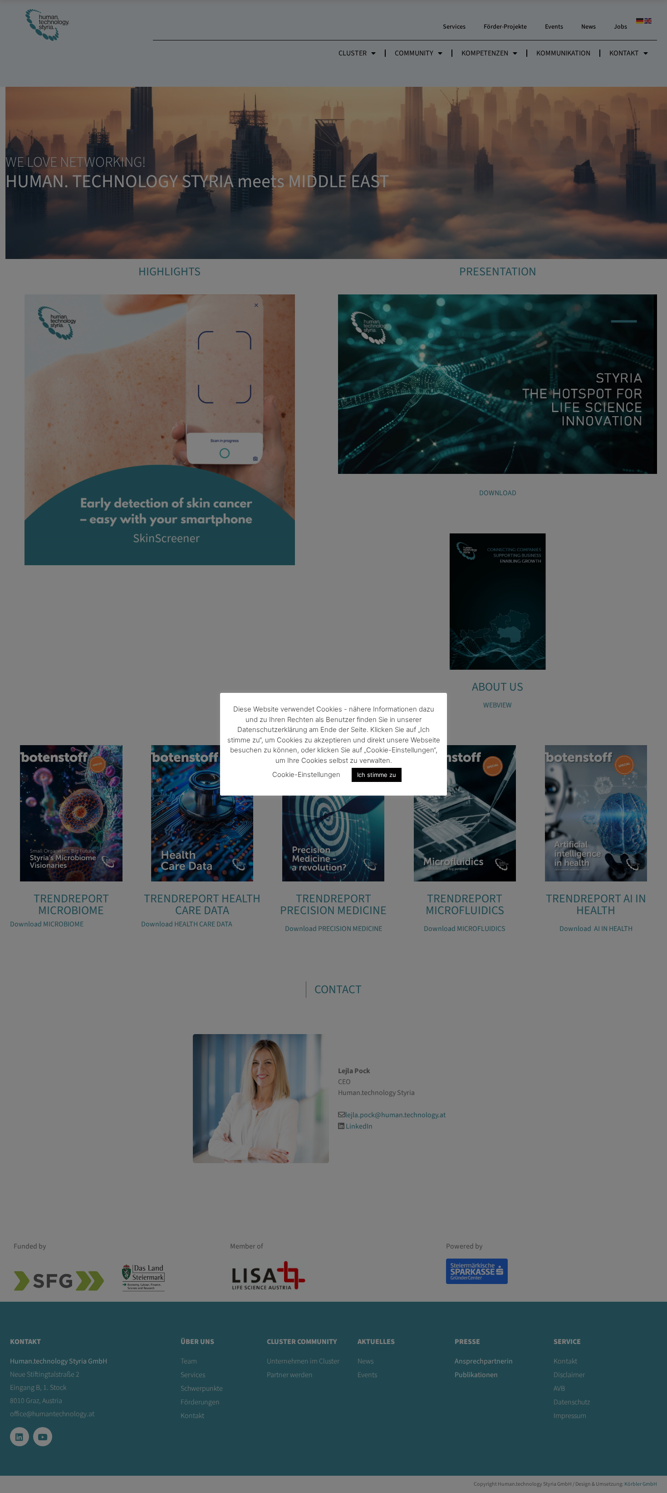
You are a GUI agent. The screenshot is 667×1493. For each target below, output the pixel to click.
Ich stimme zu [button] (376, 774)
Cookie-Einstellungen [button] (306, 774)
